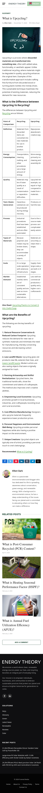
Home (8, 784)
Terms (37, 784)
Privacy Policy (27, 784)
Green (4, 718)
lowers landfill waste (11, 363)
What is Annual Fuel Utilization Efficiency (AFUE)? (16, 624)
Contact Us (23, 787)
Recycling (6, 113)
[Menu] (3, 3)
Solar (4, 733)
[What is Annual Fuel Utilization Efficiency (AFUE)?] (21, 606)
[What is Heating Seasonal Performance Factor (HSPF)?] (21, 567)
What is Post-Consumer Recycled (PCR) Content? (18, 546)
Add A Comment (21, 642)
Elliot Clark (7, 23)
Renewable (6, 726)
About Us (16, 784)
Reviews (5, 729)
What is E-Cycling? (24, 451)
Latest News (7, 722)
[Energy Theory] (17, 3)
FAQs (4, 711)
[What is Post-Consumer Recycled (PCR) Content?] (21, 529)
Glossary (6, 13)
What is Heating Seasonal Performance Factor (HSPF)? (20, 584)
